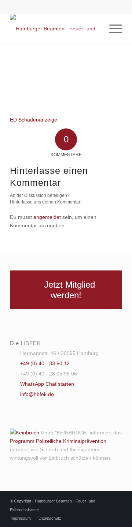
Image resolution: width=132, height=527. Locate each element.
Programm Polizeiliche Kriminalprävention (58, 441)
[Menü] (112, 28)
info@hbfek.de (37, 394)
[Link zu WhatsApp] (66, 6)
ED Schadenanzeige (33, 120)
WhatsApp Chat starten (47, 384)
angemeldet (47, 217)
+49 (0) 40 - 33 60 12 (45, 363)
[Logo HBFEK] (55, 28)
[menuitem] (112, 28)
